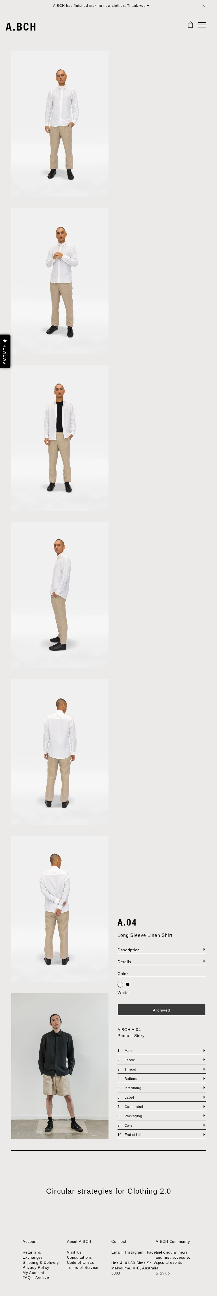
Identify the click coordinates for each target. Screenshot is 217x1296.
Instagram (134, 1252)
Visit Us (74, 1252)
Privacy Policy (36, 1267)
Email (116, 1252)
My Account (33, 1273)
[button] (5, 351)
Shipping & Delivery (41, 1262)
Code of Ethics (80, 1262)
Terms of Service (82, 1267)
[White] (120, 985)
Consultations (79, 1257)
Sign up (163, 1273)
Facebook (156, 1252)
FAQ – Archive (36, 1278)
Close (203, 5)
